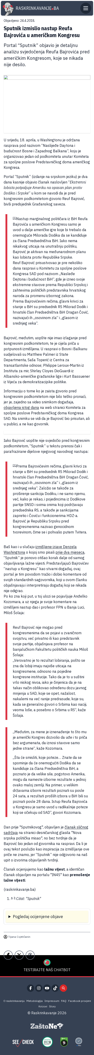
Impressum (51, 1001)
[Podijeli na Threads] (30, 955)
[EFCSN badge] (47, 1042)
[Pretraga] (63, 988)
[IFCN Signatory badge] (64, 1042)
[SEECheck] (23, 1042)
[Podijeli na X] (19, 955)
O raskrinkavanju (14, 1001)
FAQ (63, 1001)
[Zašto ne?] (47, 1026)
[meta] (78, 1042)
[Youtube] (47, 988)
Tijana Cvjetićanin (19, 936)
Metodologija (34, 1001)
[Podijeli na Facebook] (8, 955)
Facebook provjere (79, 1001)
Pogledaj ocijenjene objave (38, 916)
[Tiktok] (55, 988)
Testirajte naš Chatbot (47, 970)
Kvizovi (43, 1006)
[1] (14, 217)
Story (52, 1006)
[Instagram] (38, 988)
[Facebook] (30, 988)
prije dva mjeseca (69, 552)
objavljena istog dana (21, 407)
